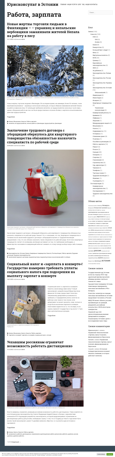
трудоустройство (50, 123)
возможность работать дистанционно (20, 434)
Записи (11, 121)
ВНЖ (94, 58)
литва (92, 230)
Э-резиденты (97, 181)
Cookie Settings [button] (101, 454)
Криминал (96, 115)
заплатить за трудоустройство (17, 123)
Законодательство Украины (102, 83)
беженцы (99, 205)
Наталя (90, 340)
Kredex (97, 42)
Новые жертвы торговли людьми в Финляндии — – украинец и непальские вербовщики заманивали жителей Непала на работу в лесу (43, 30)
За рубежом (97, 70)
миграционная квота (99, 230)
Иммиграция (97, 95)
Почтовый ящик (56, 253)
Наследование (98, 191)
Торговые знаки (98, 173)
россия (76, 434)
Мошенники (17, 121)
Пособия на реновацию (101, 141)
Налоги (23, 333)
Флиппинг (96, 178)
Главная (63, 4)
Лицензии (96, 121)
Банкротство (97, 47)
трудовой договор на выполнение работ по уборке (55, 257)
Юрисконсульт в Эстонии (32, 4)
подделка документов (104, 236)
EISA (94, 37)
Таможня (96, 168)
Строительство (98, 162)
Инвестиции (97, 98)
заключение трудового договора (18, 257)
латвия (110, 228)
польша (110, 236)
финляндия (58, 123)
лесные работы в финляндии (35, 123)
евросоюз (100, 217)
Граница (95, 60)
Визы (94, 52)
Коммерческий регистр (101, 113)
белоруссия (91, 207)
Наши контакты (91, 4)
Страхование (97, 160)
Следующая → (16, 442)
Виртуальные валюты (100, 55)
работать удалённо (67, 434)
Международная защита (101, 123)
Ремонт (95, 147)
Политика (96, 139)
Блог (79, 4)
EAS (96, 39)
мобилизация (108, 230)
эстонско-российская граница (94, 263)
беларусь (105, 205)
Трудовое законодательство (22, 255)
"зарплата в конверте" (15, 335)
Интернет (96, 100)
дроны (95, 216)
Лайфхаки (96, 118)
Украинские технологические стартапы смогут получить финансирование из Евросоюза (99, 335)
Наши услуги (72, 4)
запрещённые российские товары (95, 227)
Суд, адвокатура (98, 165)
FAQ (83, 4)
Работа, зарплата (31, 121)
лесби (89, 230)
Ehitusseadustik (100, 92)
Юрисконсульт (93, 330)
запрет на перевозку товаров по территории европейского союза (100, 223)
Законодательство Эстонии (17, 253)
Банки (95, 45)
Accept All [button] (109, 454)
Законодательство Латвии (102, 73)
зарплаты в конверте (28, 335)
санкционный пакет (105, 251)
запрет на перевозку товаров (100, 221)
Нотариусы (96, 134)
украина (100, 258)
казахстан (104, 227)
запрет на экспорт (104, 225)
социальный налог (40, 335)
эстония (48, 335)
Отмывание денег (99, 136)
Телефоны (96, 170)
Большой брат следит (100, 50)
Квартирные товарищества (38, 253)
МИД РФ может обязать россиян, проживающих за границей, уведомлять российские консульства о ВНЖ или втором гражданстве (99, 305)
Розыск (95, 149)
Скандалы (96, 155)
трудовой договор (34, 257)
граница (103, 210)
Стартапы (96, 157)
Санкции (95, 152)
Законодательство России (102, 78)
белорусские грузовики (100, 208)
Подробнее (11, 117)
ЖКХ (94, 68)
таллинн (90, 253)
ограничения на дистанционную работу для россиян (47, 434)
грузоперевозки (92, 212)
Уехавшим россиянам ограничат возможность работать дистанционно (39, 344)
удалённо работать (18, 436)
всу (100, 210)
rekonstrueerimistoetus (92, 205)
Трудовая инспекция (100, 176)
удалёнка (10, 436)
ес (105, 216)
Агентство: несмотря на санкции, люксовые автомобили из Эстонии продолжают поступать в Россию (100, 295)
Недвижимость (98, 131)
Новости (23, 121)
